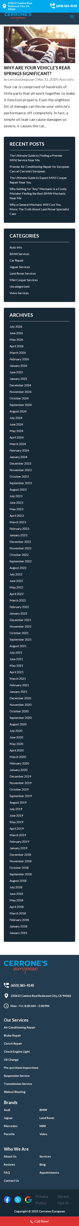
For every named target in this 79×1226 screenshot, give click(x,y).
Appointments (49, 1172)
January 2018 (18, 926)
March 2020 (18, 757)
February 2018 (19, 920)
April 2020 (17, 750)
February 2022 (19, 607)
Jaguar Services (20, 267)
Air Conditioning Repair (19, 1027)
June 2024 (16, 424)
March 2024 (18, 444)
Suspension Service (17, 1075)
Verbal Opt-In (63, 1199)
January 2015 (18, 933)
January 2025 (18, 378)
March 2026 (18, 352)
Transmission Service (18, 1083)
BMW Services (19, 254)
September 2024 (21, 404)
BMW (43, 1110)
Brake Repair (12, 1035)
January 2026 (18, 365)
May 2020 (16, 743)
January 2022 (18, 613)
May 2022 (16, 587)
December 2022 (20, 541)
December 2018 (20, 854)
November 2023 (20, 470)
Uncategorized (19, 286)
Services (45, 1156)
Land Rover (47, 1118)
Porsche (9, 1134)
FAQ (7, 1172)
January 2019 (18, 848)
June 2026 (16, 333)
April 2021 (17, 672)
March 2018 (18, 913)
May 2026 (16, 339)
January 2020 (18, 770)
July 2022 (16, 574)
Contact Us (11, 1180)
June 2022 (16, 581)
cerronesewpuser (21, 79)
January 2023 (18, 535)
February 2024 (19, 450)
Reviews (9, 1164)
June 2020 (16, 737)
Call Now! (42, 1221)
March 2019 (18, 835)
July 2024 (16, 418)
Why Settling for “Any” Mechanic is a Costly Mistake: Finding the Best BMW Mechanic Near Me (38, 193)
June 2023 (16, 502)
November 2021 (20, 626)
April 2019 (17, 828)
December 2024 (20, 385)
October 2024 (19, 398)
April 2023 (17, 515)
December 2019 (20, 776)
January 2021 (18, 691)
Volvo (43, 1134)
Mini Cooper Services (24, 280)
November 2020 (20, 704)
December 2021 (20, 620)
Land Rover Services (23, 273)
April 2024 (17, 437)
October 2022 (19, 554)
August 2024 (18, 411)
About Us (10, 1156)
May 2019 (16, 822)
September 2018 (21, 874)
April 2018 (17, 906)
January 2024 (18, 457)
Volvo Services (19, 293)
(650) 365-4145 (66, 6)
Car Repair (17, 260)
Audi (7, 1110)
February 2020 (19, 763)
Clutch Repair (13, 1043)
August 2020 (18, 724)
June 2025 (16, 372)
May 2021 (16, 665)
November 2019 (20, 783)
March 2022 (18, 600)
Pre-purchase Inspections (21, 1067)
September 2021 (21, 639)
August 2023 (18, 489)
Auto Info (66, 79)
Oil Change (11, 1059)
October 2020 (19, 711)
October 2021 (19, 633)
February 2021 (19, 685)
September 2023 (21, 483)
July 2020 (16, 730)
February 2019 (19, 841)
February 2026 (19, 359)
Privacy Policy (41, 1199)
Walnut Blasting (15, 1092)
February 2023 (19, 528)
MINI (43, 1126)
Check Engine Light (17, 1051)
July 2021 (16, 652)
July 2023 (16, 496)
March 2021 (18, 678)
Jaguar (8, 1118)
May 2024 (16, 431)
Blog (43, 1164)
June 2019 (16, 815)
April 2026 (17, 346)
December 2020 (20, 698)
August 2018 (18, 880)
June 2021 (16, 659)
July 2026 (16, 326)
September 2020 (21, 717)
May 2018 (16, 900)
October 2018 (19, 867)
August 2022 (18, 567)
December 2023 (20, 463)
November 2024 (20, 391)
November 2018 (20, 861)
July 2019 (16, 809)
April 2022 (17, 594)
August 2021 (18, 646)
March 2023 (18, 522)
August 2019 (18, 802)
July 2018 (16, 887)
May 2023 (16, 509)
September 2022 (21, 561)
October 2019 (19, 789)
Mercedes (10, 1126)
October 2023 (19, 476)
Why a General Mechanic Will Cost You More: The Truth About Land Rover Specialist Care (39, 209)
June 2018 (16, 893)
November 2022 (20, 548)
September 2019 (21, 796)
